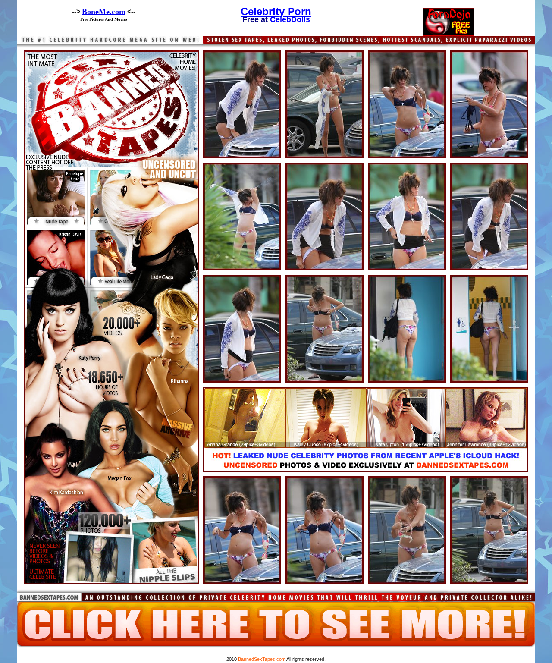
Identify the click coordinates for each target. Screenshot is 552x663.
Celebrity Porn (276, 11)
